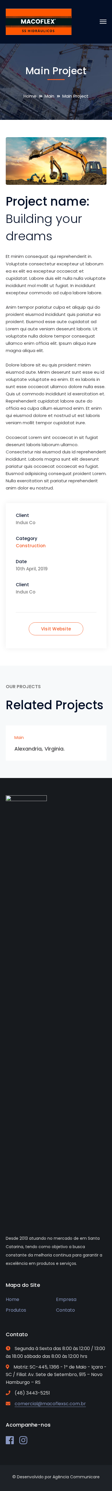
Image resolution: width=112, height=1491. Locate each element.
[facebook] (10, 1440)
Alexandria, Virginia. (39, 748)
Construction (31, 546)
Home (30, 96)
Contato (65, 1310)
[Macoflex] (39, 21)
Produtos (16, 1310)
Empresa (66, 1299)
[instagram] (23, 1440)
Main (49, 96)
